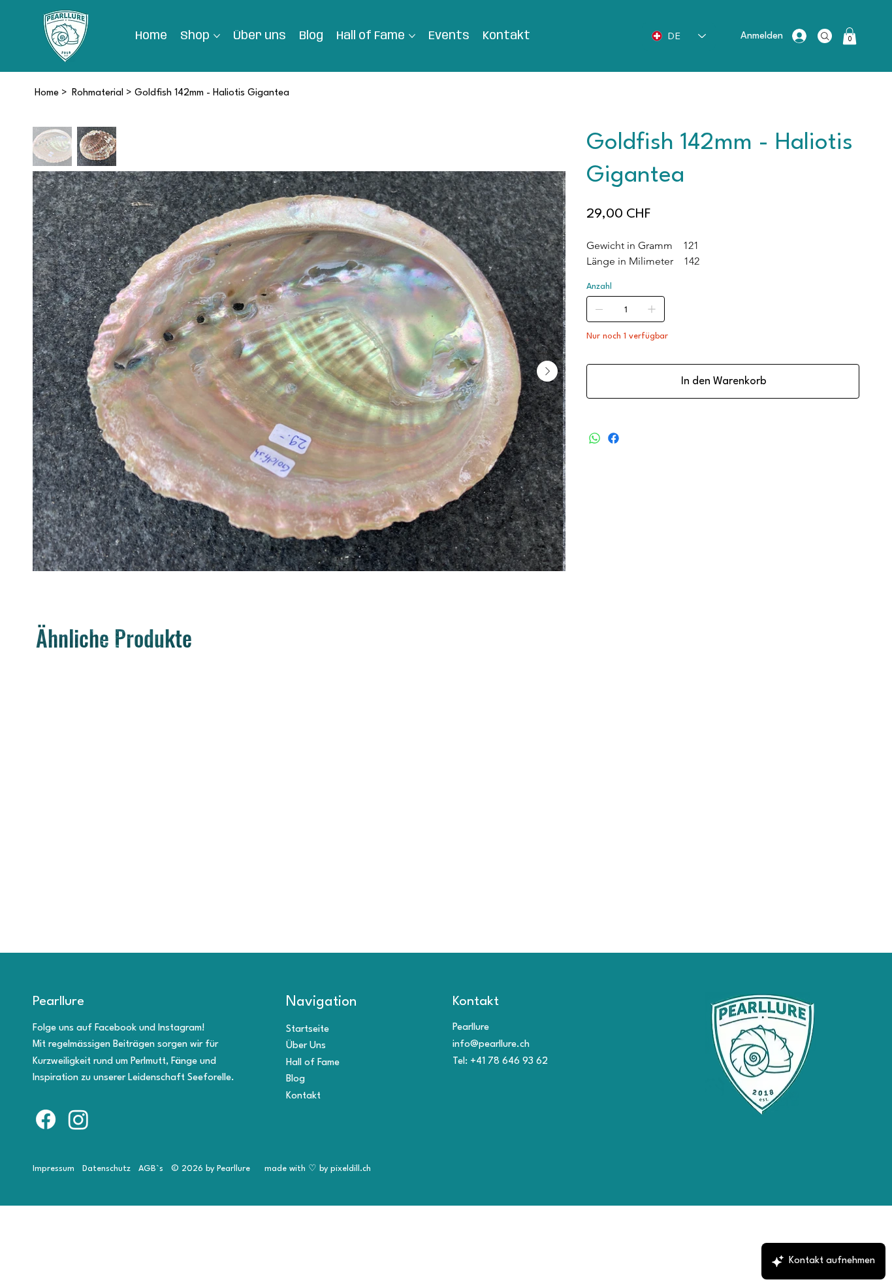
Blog (295, 1079)
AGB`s (150, 1168)
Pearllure (58, 1001)
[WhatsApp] (594, 438)
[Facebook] (613, 438)
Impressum (53, 1168)
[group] (446, 666)
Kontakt (303, 1096)
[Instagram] (78, 1119)
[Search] (825, 36)
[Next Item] (547, 371)
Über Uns (306, 1046)
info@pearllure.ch (491, 1044)
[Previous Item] (50, 371)
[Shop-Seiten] (217, 36)
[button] (849, 35)
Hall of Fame (313, 1063)
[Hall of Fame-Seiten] (412, 36)
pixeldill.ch (352, 1168)
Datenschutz (106, 1168)
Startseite (307, 1029)
